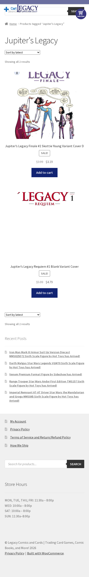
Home (13, 24)
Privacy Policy (20, 429)
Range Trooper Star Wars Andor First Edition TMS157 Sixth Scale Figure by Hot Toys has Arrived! (46, 383)
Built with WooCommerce (45, 553)
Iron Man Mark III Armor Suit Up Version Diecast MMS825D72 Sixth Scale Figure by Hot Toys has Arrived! (44, 354)
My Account (18, 421)
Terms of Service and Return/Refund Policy (40, 437)
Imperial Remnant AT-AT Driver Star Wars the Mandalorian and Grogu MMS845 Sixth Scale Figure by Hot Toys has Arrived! (46, 396)
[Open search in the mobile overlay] (44, 11)
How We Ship (19, 445)
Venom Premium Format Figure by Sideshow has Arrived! (45, 374)
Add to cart (44, 172)
